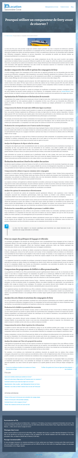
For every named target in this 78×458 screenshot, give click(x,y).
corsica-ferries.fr (66, 91)
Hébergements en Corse (51, 7)
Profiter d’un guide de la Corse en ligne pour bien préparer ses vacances (56, 368)
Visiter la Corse (64, 7)
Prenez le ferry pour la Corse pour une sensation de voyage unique (22, 397)
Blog (72, 7)
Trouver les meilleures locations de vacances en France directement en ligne (20, 368)
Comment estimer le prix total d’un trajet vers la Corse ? (19, 381)
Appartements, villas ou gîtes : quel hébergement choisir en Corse (22, 384)
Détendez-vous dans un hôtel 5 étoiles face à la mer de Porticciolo (22, 386)
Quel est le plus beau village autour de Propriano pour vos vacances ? (23, 379)
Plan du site (39, 454)
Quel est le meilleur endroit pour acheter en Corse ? (18, 377)
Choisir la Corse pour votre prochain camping (16, 399)
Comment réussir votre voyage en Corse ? (16, 402)
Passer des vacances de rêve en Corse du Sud (17, 404)
